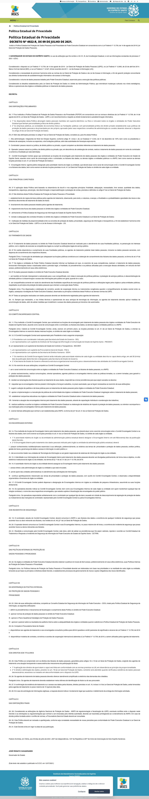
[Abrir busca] (138, 20)
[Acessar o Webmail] (110, 1)
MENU (13, 20)
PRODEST (80, 797)
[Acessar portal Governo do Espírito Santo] (123, 10)
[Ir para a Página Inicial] (15, 10)
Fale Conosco (130, 20)
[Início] (10, 26)
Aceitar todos (99, 791)
